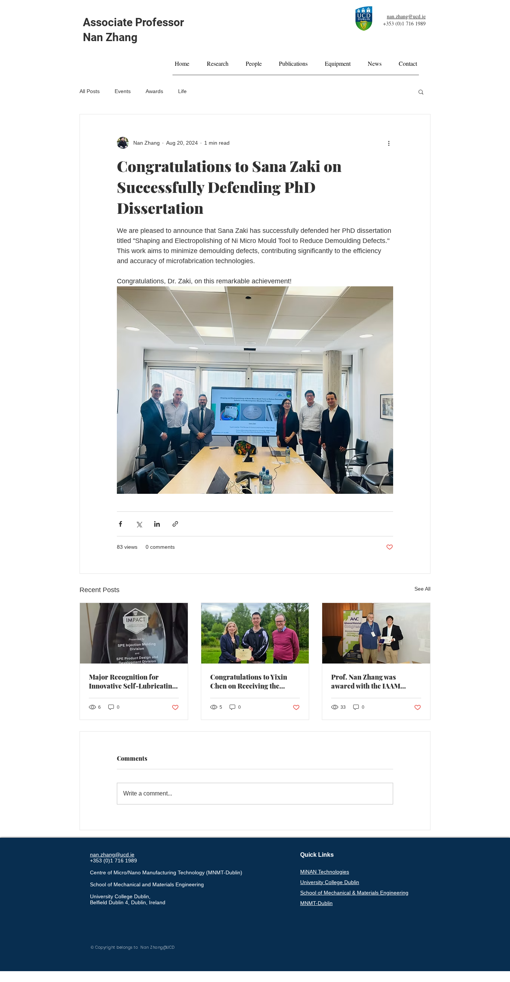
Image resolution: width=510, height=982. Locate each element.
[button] (421, 92)
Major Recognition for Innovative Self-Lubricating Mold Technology (132, 681)
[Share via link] (175, 523)
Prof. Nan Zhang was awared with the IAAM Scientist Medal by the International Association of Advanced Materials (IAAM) (375, 681)
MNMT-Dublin (316, 903)
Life (182, 91)
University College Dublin (329, 882)
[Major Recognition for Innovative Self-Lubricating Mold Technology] (134, 633)
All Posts (90, 91)
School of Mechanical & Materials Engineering (354, 893)
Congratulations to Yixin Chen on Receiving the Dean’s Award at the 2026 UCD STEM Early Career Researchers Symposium (250, 681)
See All (422, 589)
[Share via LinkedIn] (157, 523)
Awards (154, 91)
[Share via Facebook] (120, 523)
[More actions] (388, 142)
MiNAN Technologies (324, 872)
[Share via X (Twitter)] (138, 523)
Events (123, 91)
